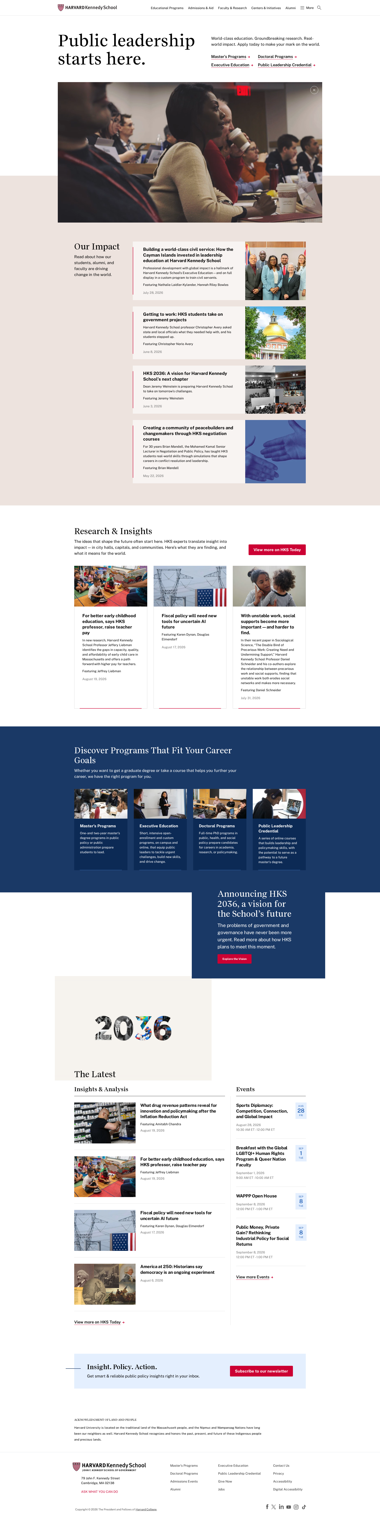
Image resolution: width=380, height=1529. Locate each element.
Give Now (225, 1481)
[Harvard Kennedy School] (89, 7)
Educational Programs (167, 8)
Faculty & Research (232, 8)
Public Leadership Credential (285, 65)
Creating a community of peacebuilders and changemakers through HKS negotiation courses (188, 433)
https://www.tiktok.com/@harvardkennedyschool (304, 1507)
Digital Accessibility (288, 1489)
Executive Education (230, 65)
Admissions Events (184, 1481)
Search (319, 8)
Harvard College (146, 1509)
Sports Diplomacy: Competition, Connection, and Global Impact (262, 1111)
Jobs (221, 1489)
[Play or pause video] (314, 90)
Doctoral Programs (275, 56)
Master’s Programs (228, 56)
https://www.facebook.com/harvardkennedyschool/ (268, 1507)
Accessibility (282, 1481)
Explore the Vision (234, 958)
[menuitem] (167, 9)
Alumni (290, 8)
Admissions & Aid (201, 8)
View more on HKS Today (277, 549)
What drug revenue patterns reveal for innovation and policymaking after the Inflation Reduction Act (178, 1111)
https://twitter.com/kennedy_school (274, 1507)
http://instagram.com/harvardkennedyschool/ (297, 1507)
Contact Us (281, 1465)
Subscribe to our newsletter (261, 1371)
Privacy (278, 1473)
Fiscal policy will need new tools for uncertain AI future (189, 621)
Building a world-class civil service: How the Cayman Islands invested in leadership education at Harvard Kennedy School (188, 255)
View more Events (252, 1277)
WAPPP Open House (256, 1195)
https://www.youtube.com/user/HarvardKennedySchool (289, 1507)
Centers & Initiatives (266, 8)
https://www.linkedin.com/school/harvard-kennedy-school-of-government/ (282, 1507)
